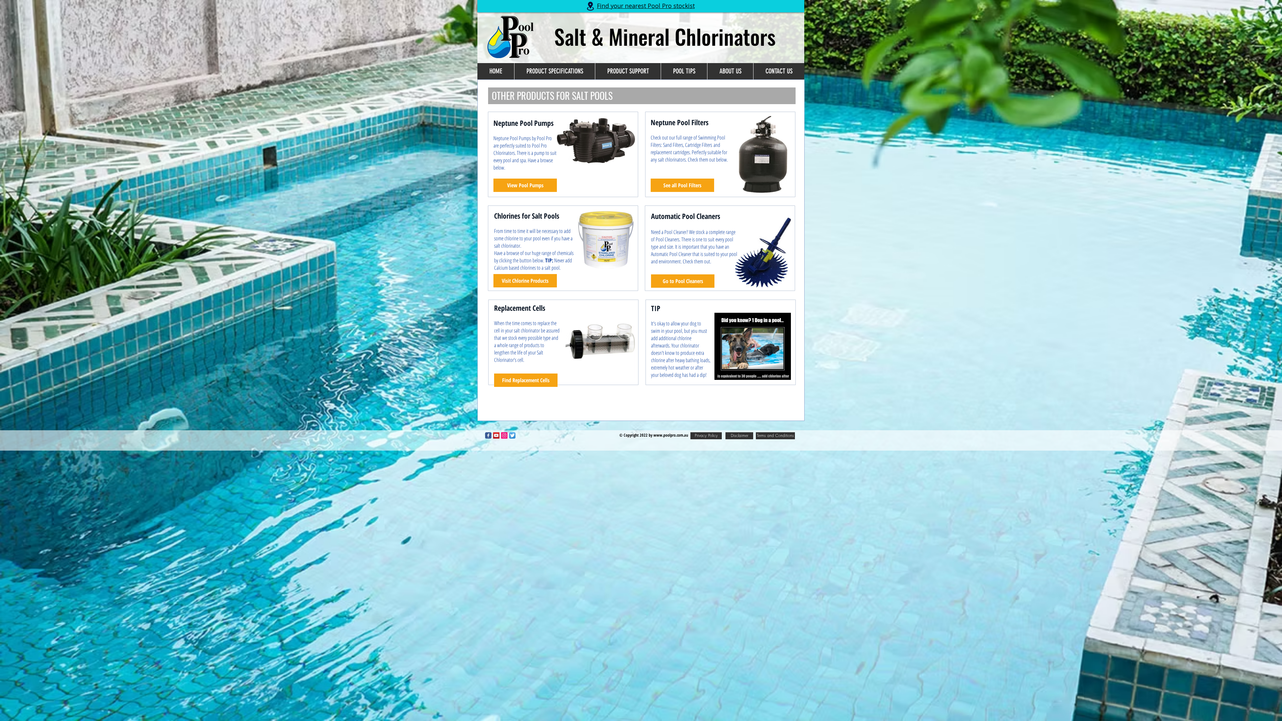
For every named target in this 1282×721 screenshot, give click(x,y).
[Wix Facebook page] (488, 435)
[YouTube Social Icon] (496, 435)
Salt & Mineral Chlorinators (665, 36)
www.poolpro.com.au (670, 435)
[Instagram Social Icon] (504, 435)
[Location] (590, 6)
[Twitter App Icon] (512, 435)
